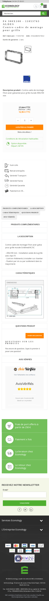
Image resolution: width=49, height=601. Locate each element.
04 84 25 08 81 (18, 1)
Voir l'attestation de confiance (24, 375)
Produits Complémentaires (15, 208)
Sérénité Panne (16, 181)
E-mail (5, 490)
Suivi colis (14, 165)
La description (37, 208)
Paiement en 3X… (17, 191)
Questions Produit (30, 212)
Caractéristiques (11, 212)
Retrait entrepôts (17, 171)
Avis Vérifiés (9, 217)
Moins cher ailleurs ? (24, 132)
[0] (38, 6)
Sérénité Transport (18, 175)
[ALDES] (25, 77)
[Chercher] (44, 14)
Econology (14, 579)
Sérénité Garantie (17, 185)
